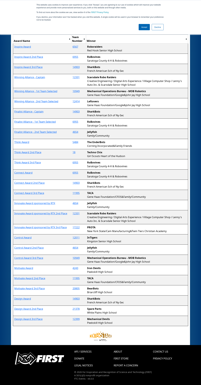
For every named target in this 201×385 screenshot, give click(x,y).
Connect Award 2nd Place (29, 183)
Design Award (22, 298)
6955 (75, 57)
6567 (75, 46)
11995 (76, 193)
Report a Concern (126, 365)
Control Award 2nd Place (29, 247)
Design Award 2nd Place (28, 309)
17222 (76, 227)
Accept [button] (144, 27)
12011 (76, 237)
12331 (76, 77)
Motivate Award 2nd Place (29, 278)
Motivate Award (23, 268)
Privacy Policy (100, 12)
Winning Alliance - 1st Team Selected (35, 91)
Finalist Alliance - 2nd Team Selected (35, 132)
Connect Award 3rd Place (29, 193)
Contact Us (160, 351)
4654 (75, 132)
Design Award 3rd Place (28, 319)
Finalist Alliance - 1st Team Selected (35, 121)
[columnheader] (42, 39)
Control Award (23, 237)
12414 (76, 101)
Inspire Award (22, 46)
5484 (75, 142)
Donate (79, 358)
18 (74, 152)
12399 (76, 319)
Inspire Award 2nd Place (28, 57)
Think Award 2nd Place (27, 152)
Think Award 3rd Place (27, 162)
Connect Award (23, 172)
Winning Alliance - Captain (29, 77)
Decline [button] (157, 27)
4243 (75, 268)
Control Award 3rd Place (28, 258)
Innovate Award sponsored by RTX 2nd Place (40, 213)
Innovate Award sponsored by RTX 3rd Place (40, 227)
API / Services (83, 351)
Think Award (21, 142)
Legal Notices (83, 365)
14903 (76, 67)
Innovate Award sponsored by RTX (34, 203)
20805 (76, 288)
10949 (76, 91)
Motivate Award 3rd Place (29, 288)
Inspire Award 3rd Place (28, 67)
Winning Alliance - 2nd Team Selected (36, 101)
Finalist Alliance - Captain (28, 111)
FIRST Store (121, 358)
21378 (76, 309)
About (118, 351)
